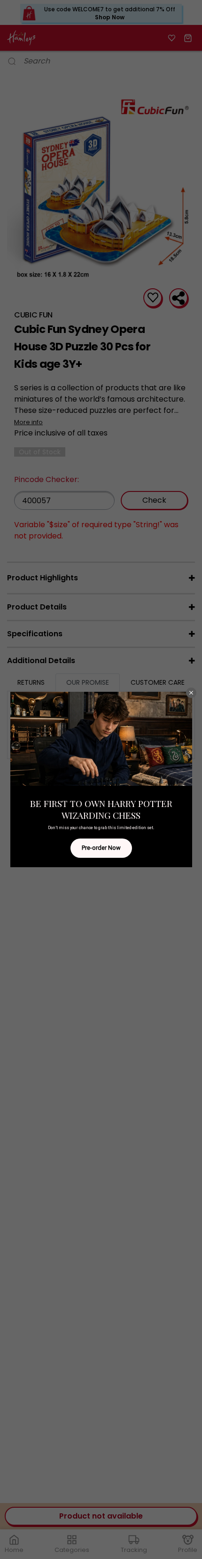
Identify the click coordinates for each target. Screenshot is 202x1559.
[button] (191, 693)
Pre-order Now (101, 847)
